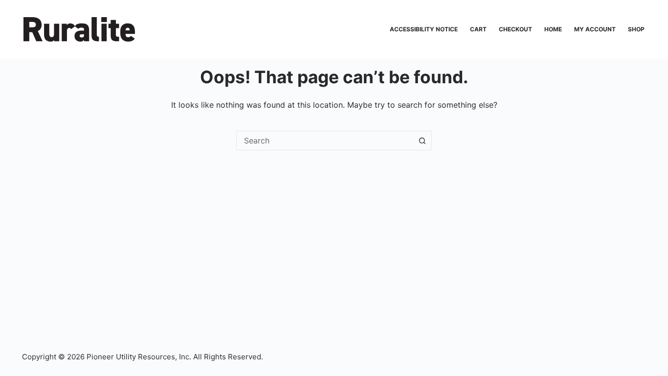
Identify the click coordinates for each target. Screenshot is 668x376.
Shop (636, 29)
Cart (478, 29)
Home (553, 29)
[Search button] (422, 140)
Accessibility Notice (424, 29)
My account (595, 29)
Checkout (515, 29)
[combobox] (325, 140)
